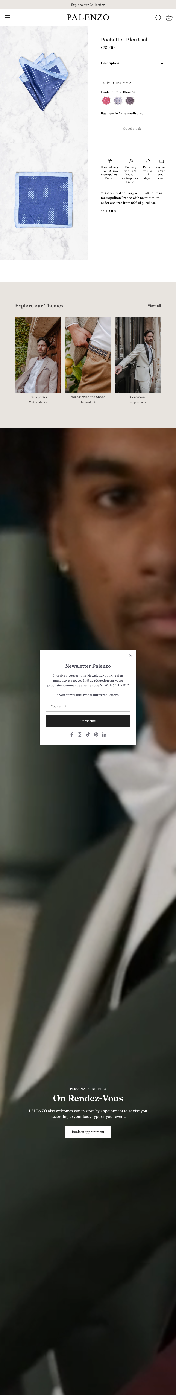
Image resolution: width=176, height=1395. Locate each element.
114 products (87, 402)
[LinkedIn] (104, 734)
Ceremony (138, 397)
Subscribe (88, 721)
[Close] (131, 655)
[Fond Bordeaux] (106, 101)
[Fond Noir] (129, 101)
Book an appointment (88, 1132)
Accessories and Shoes (88, 397)
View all (154, 305)
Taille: (105, 83)
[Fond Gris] (118, 101)
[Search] (158, 18)
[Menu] (7, 17)
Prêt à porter (37, 397)
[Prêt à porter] (38, 355)
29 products (138, 402)
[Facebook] (72, 734)
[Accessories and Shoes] (88, 355)
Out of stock (132, 128)
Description (110, 63)
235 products (38, 402)
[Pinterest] (96, 734)
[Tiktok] (88, 734)
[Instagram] (80, 734)
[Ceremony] (138, 355)
